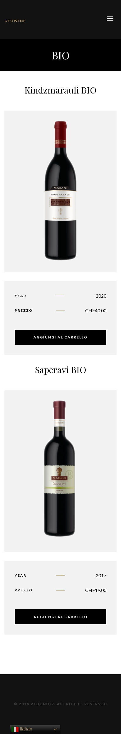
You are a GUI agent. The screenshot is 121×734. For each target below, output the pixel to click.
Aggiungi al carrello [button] (60, 337)
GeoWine (15, 21)
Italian (25, 728)
